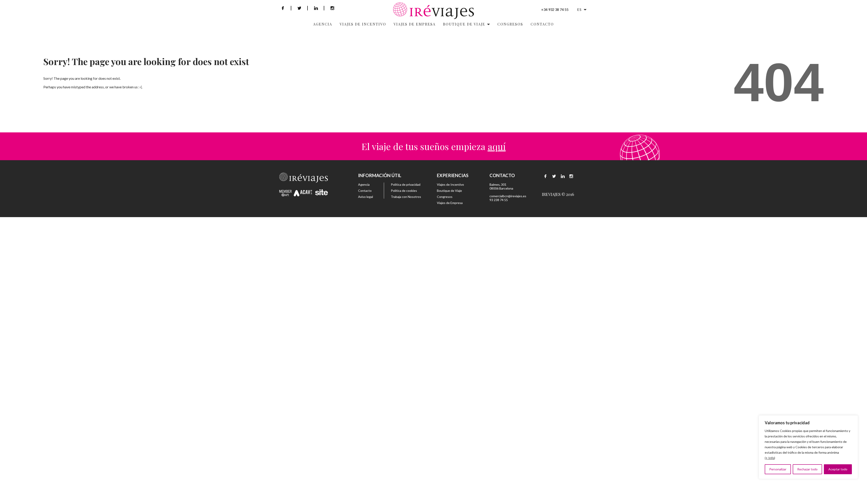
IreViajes (433, 10)
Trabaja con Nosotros (406, 197)
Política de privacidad (405, 184)
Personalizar (777, 469)
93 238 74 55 (498, 200)
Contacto (542, 24)
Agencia (322, 24)
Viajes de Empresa (450, 203)
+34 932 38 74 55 (555, 9)
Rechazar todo (807, 469)
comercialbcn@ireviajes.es (507, 196)
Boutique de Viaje (449, 190)
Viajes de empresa (415, 24)
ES (579, 9)
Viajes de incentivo (363, 24)
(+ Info (769, 458)
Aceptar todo (837, 469)
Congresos (510, 24)
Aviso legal (365, 197)
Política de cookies (404, 190)
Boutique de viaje (464, 24)
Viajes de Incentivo (450, 184)
